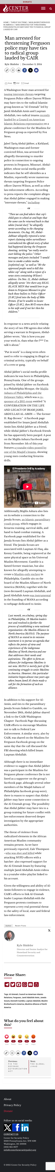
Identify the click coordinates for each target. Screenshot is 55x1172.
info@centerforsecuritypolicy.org (20, 1150)
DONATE (27, 2)
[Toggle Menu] (43, 8)
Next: (37, 1063)
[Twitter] (49, 930)
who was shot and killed (20, 853)
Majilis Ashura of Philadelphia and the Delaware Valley (26, 393)
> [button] (51, 8)
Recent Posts (20, 926)
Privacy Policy (12, 1105)
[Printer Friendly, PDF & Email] (17, 83)
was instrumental (40, 595)
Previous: (17, 1066)
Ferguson (17, 997)
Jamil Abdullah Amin (30, 997)
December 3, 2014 (32, 64)
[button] (7, 70)
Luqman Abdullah (33, 1001)
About (7, 1099)
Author (8, 926)
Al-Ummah (13, 994)
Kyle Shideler (12, 64)
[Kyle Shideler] (9, 935)
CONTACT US (11, 1134)
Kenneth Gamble (18, 1001)
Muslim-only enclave (27, 574)
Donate (8, 1111)
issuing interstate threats (19, 94)
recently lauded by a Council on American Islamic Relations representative (27, 119)
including (33, 202)
